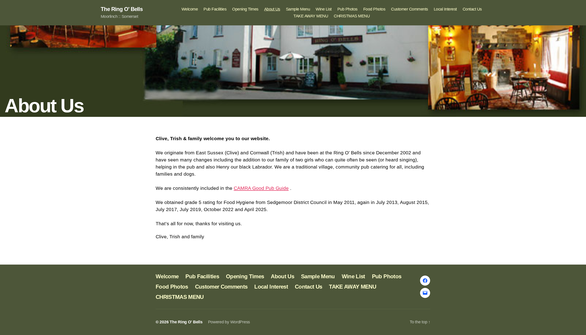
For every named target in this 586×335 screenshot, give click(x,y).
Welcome (190, 9)
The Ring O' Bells (122, 9)
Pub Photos (347, 9)
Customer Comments (409, 9)
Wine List (324, 9)
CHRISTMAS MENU (352, 16)
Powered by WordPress (229, 322)
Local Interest (445, 9)
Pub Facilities (214, 9)
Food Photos (374, 9)
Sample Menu (298, 9)
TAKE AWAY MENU (310, 16)
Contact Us (472, 9)
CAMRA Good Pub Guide (261, 188)
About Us (272, 9)
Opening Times (245, 9)
